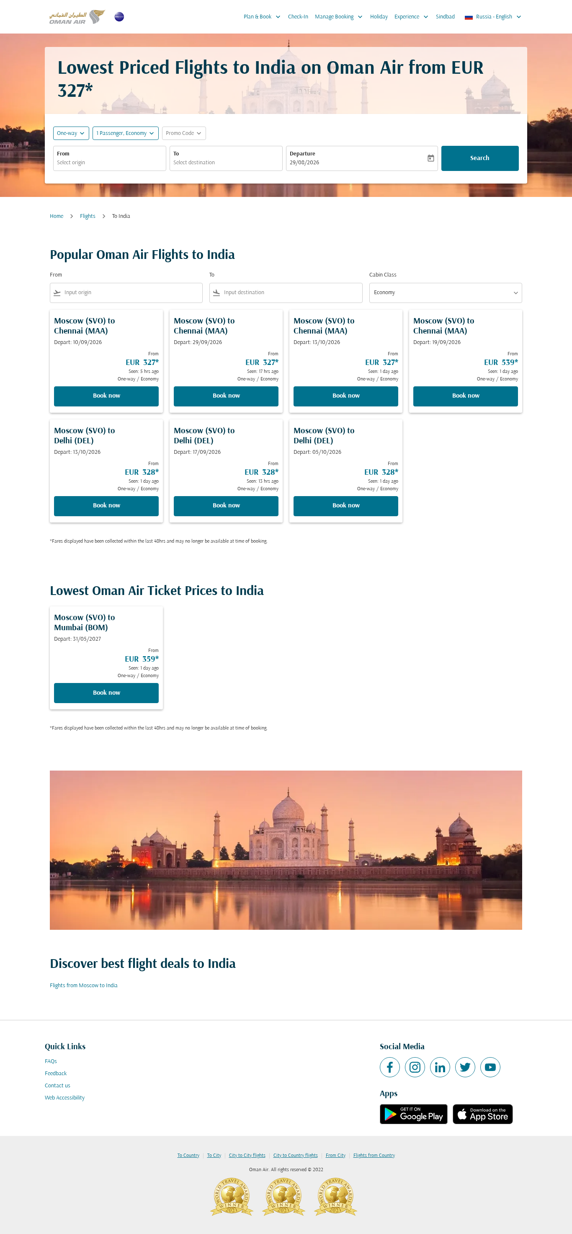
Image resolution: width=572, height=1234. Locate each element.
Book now (106, 396)
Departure (302, 154)
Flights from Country (374, 1155)
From (63, 154)
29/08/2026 (304, 163)
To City (214, 1155)
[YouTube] (490, 1067)
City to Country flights (295, 1155)
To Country (188, 1155)
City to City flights (247, 1155)
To (176, 154)
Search (480, 158)
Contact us (57, 1086)
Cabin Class (383, 275)
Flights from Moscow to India (84, 986)
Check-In (298, 17)
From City (335, 1155)
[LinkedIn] (440, 1067)
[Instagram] (415, 1067)
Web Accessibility (65, 1098)
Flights (87, 216)
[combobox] (109, 162)
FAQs (51, 1061)
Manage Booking (339, 17)
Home (56, 216)
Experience (412, 17)
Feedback (56, 1074)
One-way (67, 133)
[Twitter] (465, 1067)
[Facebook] (390, 1067)
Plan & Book (263, 17)
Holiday (379, 17)
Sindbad (445, 17)
